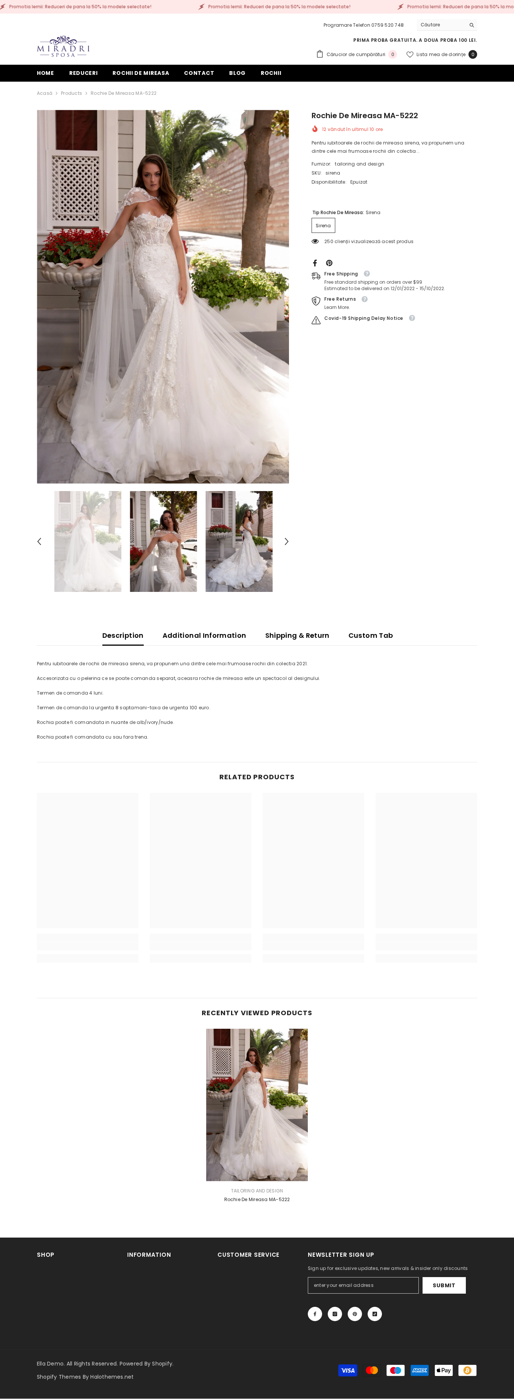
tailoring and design (359, 164)
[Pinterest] (329, 262)
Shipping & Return (297, 635)
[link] (87, 946)
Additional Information (204, 635)
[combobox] (441, 24)
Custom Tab (370, 635)
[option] (163, 297)
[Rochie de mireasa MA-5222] (257, 1105)
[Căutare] (447, 25)
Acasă (44, 93)
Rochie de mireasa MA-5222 (257, 1199)
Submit (444, 1285)
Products (71, 93)
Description (123, 635)
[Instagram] (335, 1314)
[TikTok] (375, 1314)
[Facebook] (315, 262)
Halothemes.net (112, 1377)
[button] (39, 541)
